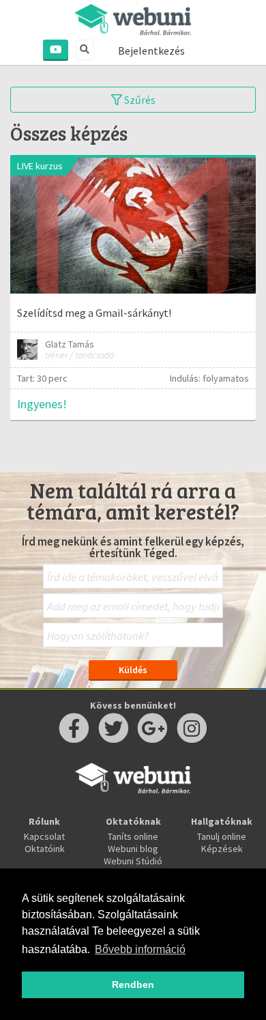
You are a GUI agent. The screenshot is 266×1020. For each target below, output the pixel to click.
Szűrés (139, 100)
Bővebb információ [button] (140, 949)
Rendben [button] (133, 984)
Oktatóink (45, 848)
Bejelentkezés (151, 50)
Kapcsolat (44, 836)
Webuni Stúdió (133, 861)
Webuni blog (133, 848)
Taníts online (133, 836)
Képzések (222, 848)
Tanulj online (221, 836)
